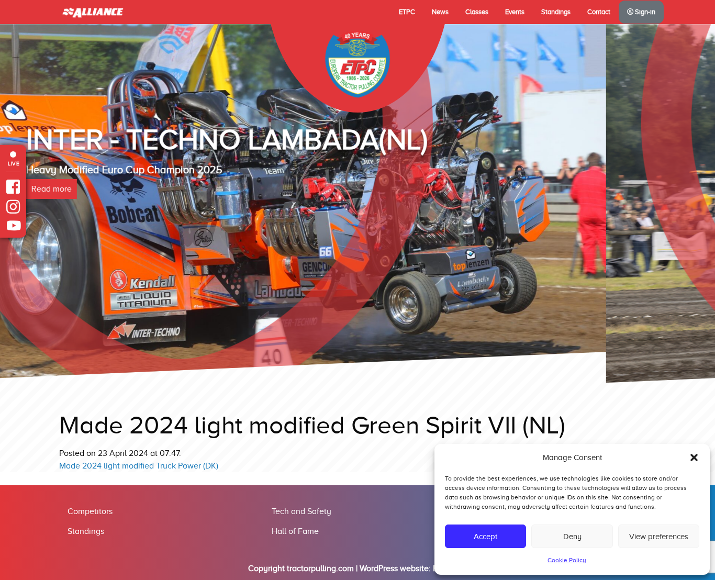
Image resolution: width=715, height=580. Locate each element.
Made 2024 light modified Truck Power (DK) (138, 466)
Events (514, 12)
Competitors (90, 511)
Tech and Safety (301, 511)
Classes (476, 12)
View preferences (658, 536)
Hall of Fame (295, 531)
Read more (160, 232)
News (440, 12)
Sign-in (644, 12)
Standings (556, 12)
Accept (485, 536)
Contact (598, 12)
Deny (572, 536)
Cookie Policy (567, 560)
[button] (694, 457)
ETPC (407, 12)
